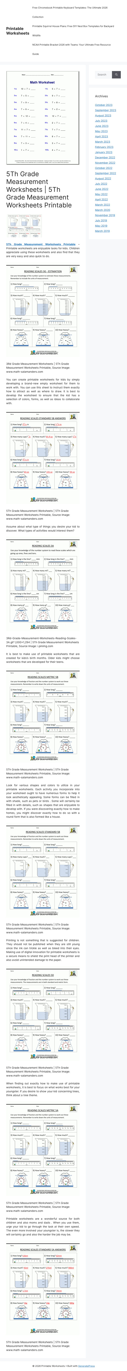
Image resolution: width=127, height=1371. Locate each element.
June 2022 (101, 189)
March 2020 (102, 210)
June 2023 (101, 126)
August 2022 (103, 178)
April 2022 (101, 199)
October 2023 (103, 105)
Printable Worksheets (17, 31)
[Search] (116, 74)
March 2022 (102, 204)
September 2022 (105, 173)
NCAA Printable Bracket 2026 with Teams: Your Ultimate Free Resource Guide (71, 49)
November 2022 (105, 162)
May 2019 (101, 225)
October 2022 (103, 168)
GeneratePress (86, 1366)
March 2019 (102, 231)
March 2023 (102, 141)
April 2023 (101, 136)
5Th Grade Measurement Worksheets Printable (40, 244)
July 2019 (101, 220)
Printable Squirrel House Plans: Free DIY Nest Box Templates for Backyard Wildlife (73, 31)
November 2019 (105, 215)
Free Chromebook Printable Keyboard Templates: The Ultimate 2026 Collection (69, 12)
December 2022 (105, 157)
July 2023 (101, 120)
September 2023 (105, 110)
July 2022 (101, 183)
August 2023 (103, 115)
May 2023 (101, 131)
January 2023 (103, 152)
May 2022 (101, 194)
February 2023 (104, 147)
